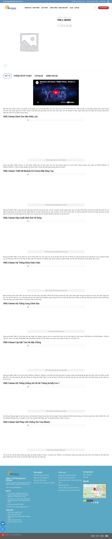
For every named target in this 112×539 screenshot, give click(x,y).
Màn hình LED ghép (40, 480)
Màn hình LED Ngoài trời (41, 477)
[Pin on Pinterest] (67, 25)
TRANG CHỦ (27, 8)
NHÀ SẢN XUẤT (63, 8)
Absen (65, 17)
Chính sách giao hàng (14, 520)
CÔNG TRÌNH (53, 8)
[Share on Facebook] (58, 25)
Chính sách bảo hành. (14, 514)
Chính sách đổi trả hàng (15, 522)
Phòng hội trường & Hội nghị (67, 475)
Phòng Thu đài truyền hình (66, 477)
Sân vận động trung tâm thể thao (68, 487)
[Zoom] (5, 65)
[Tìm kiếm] (95, 8)
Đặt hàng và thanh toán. (15, 512)
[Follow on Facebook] (99, 1)
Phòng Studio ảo (63, 485)
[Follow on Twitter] (102, 1)
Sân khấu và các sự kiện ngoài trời (69, 490)
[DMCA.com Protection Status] (88, 500)
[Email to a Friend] (64, 25)
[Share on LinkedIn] (70, 25)
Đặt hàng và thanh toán (78, 1)
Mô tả (7, 76)
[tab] (7, 76)
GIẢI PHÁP (44, 8)
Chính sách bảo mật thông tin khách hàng (19, 517)
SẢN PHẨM (36, 8)
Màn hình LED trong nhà (41, 475)
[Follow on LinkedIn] (97, 502)
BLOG (71, 8)
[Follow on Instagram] (101, 1)
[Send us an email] (104, 1)
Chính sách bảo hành (92, 1)
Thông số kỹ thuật (22, 76)
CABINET (59, 17)
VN (69, 17)
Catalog (39, 76)
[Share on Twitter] (61, 25)
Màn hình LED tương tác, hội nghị (44, 483)
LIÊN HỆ (76, 8)
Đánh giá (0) (52, 76)
